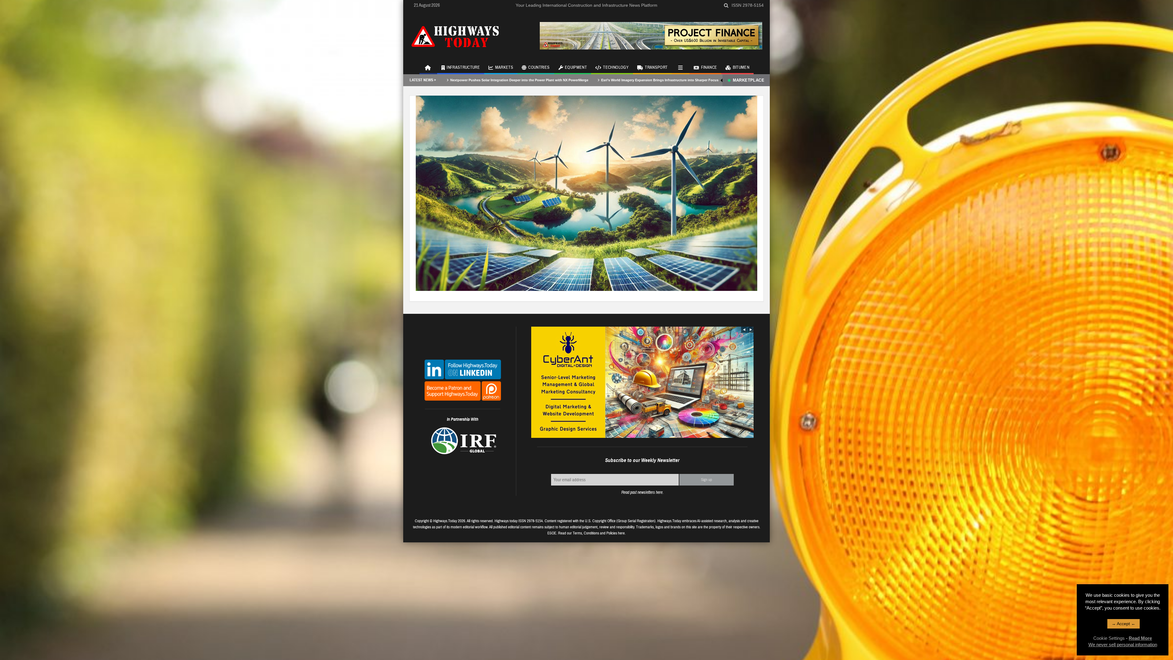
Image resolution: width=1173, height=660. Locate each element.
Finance (709, 67)
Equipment (576, 67)
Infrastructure (463, 67)
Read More (1140, 638)
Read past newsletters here (642, 492)
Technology (616, 67)
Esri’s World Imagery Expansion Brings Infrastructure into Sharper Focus (520, 80)
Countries (539, 67)
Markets (504, 67)
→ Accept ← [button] (1123, 623)
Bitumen (741, 67)
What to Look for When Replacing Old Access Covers (635, 80)
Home (428, 67)
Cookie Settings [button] (1109, 638)
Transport (656, 67)
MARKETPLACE (748, 80)
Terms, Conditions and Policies (595, 533)
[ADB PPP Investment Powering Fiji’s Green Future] (586, 192)
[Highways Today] (455, 35)
